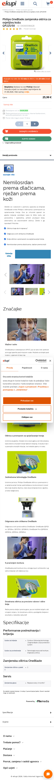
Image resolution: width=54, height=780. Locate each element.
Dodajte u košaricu (28, 131)
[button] (12, 274)
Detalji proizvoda (10, 155)
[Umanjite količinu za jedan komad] (19, 123)
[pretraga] (35, 3)
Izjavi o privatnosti (28, 387)
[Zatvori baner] (50, 361)
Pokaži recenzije (30, 29)
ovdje (26, 92)
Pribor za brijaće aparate (24, 10)
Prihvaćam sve (27, 400)
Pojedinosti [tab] (27, 368)
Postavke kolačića (25, 409)
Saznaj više (8, 104)
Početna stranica (8, 10)
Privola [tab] (10, 368)
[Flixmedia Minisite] (9, 170)
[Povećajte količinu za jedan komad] (35, 123)
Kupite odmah (28, 139)
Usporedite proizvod (13, 143)
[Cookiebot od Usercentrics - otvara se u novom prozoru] (35, 360)
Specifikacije (8, 712)
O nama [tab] (44, 368)
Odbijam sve (27, 417)
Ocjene (5, 722)
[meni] (22, 3)
